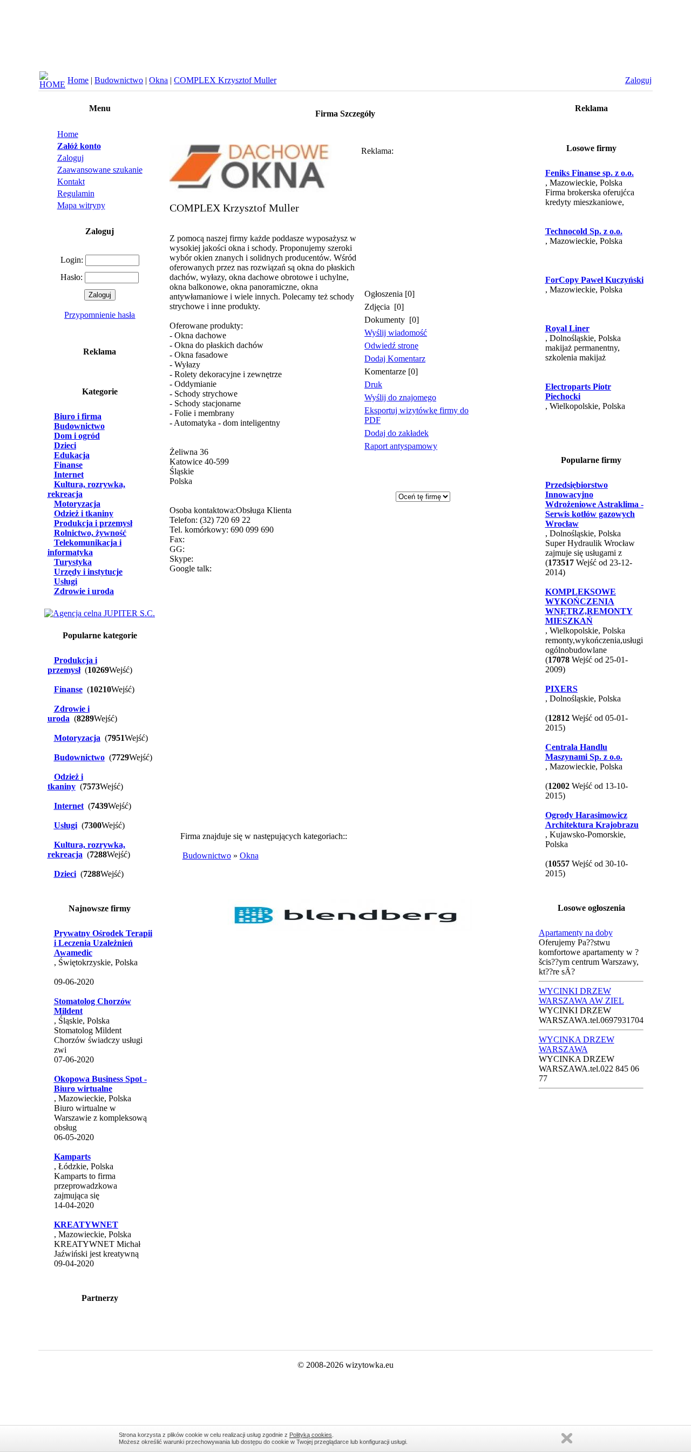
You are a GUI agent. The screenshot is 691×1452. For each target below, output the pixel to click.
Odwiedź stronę (391, 345)
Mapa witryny (81, 205)
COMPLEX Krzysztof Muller (225, 80)
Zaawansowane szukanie (100, 169)
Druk (373, 384)
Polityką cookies (310, 1434)
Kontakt (71, 181)
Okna (158, 80)
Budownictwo (118, 80)
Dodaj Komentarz (394, 358)
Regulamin (75, 193)
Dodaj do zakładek (396, 433)
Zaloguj (70, 157)
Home (78, 80)
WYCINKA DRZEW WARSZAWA (576, 1044)
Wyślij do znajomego (400, 397)
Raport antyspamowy (400, 446)
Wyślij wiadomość (395, 332)
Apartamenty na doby (576, 932)
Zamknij (566, 1438)
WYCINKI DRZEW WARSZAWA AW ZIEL (581, 995)
